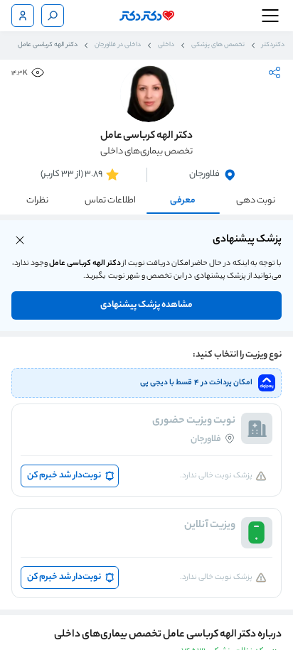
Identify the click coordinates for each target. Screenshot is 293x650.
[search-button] (52, 15)
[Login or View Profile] (22, 15)
